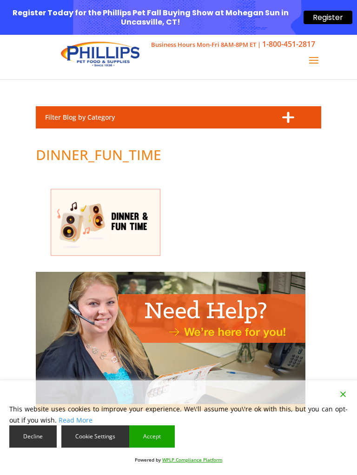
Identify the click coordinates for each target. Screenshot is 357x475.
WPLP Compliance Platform (192, 459)
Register (328, 17)
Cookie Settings (95, 436)
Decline (33, 436)
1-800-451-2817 (288, 44)
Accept (152, 436)
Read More (76, 420)
